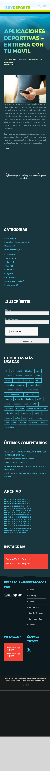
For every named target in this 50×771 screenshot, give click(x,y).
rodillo (37, 413)
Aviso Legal (22, 680)
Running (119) (10, 277)
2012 (5, 528)
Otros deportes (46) (13, 249)
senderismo (28, 418)
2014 (5, 524)
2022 (5, 506)
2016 (5, 519)
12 (30, 502)
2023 (5, 504)
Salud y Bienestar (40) (14, 281)
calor (38, 371)
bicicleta (29, 371)
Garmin (8, 399)
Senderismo (34, 607)
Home (31, 589)
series (39, 418)
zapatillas (9, 427)
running (8, 418)
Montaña (9, 408)
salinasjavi (11, 59)
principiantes (11, 413)
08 (23, 499)
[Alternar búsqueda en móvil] (39, 6)
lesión (39, 399)
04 (15, 499)
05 (17, 499)
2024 (5, 502)
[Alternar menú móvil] (44, 6)
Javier (6, 462)
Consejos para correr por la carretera (25, 468)
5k (6, 371)
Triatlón (22, 422)
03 (13, 499)
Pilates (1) (9, 262)
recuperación (25, 413)
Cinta (38, 375)
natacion (20, 408)
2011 (5, 530)
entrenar (9, 389)
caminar (8, 375)
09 (25, 499)
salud (17, 418)
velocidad (33, 422)
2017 (5, 517)
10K (12, 371)
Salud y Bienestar (36, 613)
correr (8, 380)
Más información (10, 64)
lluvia (7, 403)
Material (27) (9, 245)
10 (27, 499)
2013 (5, 526)
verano (44, 422)
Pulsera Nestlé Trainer (24, 458)
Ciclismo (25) (10, 238)
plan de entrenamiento (36, 408)
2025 (5, 499)
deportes (17, 380)
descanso (29, 380)
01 (8, 499)
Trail (14, 422)
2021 (5, 508)
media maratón (30, 403)
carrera (19, 375)
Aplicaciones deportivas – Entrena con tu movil (24, 41)
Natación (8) (10, 258)
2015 (5, 521)
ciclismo (28, 375)
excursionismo (32, 389)
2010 (5, 532)
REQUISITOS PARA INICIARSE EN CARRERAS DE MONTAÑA (25, 453)
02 (10, 499)
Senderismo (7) (11, 284)
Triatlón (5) (10, 269)
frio (26, 394)
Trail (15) (9, 265)
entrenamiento (34, 385)
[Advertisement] (20, 199)
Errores (19, 389)
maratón (17, 403)
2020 (5, 510)
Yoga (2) (9, 273)
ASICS (19, 371)
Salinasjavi (40, 680)
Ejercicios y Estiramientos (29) (17, 242)
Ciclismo (32, 601)
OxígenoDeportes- (12, 466)
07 (21, 499)
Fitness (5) (10, 254)
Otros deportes (33, 59)
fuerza (34, 394)
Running (32, 595)
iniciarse (29, 399)
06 (19, 499)
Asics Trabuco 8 (20, 462)
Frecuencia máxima (13, 394)
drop (38, 380)
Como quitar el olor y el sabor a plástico (25, 474)
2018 (5, 515)
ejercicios (9, 385)
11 (29, 502)
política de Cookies (12, 680)
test (7, 422)
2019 (5, 513)
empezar (21, 385)
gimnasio (19, 399)
